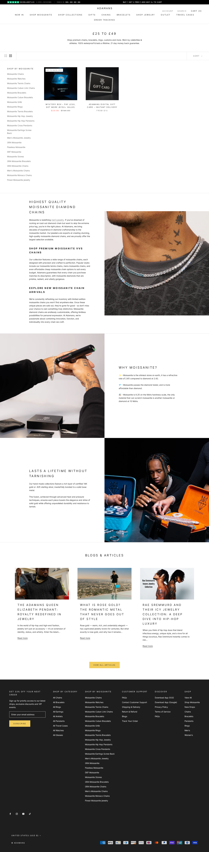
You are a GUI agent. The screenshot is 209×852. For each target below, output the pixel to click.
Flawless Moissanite (16, 147)
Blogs (124, 716)
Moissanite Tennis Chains (18, 83)
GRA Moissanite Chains (17, 166)
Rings (187, 725)
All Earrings (58, 711)
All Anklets (58, 716)
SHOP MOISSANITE (41, 15)
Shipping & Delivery (131, 707)
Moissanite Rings (15, 107)
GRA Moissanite (14, 142)
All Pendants (59, 721)
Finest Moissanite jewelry (18, 180)
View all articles (104, 665)
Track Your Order (130, 721)
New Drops (190, 707)
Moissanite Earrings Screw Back (19, 131)
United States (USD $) (25, 835)
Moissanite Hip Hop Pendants (20, 121)
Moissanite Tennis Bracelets (20, 111)
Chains (188, 711)
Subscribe (19, 724)
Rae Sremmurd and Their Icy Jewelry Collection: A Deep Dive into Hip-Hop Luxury (163, 614)
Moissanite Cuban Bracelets (20, 97)
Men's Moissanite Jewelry (19, 138)
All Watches (58, 730)
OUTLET (165, 15)
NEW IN (19, 15)
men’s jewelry (57, 220)
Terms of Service (162, 711)
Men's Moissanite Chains (18, 170)
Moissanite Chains (15, 74)
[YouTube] (23, 813)
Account (167, 11)
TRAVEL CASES (185, 15)
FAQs (124, 697)
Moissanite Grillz (14, 102)
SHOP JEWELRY (145, 15)
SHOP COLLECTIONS (70, 15)
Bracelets (189, 716)
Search (181, 11)
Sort (196, 56)
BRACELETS (123, 15)
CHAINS (106, 15)
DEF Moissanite (14, 152)
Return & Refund (129, 711)
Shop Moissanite (192, 702)
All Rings (57, 707)
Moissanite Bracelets (16, 92)
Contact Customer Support (134, 702)
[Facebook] (10, 813)
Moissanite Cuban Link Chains (21, 88)
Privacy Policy (161, 707)
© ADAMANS (18, 843)
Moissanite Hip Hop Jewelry (20, 116)
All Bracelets (58, 702)
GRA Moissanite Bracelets (19, 161)
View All (188, 697)
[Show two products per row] (5, 55)
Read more (22, 638)
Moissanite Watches (16, 78)
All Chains (57, 697)
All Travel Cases (60, 725)
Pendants (189, 721)
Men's (187, 730)
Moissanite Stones (15, 156)
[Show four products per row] (10, 55)
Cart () (196, 11)
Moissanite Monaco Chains (19, 175)
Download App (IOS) (164, 697)
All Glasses (58, 735)
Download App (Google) (166, 702)
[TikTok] (30, 813)
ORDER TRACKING (104, 20)
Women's (189, 735)
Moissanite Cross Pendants (19, 125)
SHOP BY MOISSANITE (20, 69)
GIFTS (92, 15)
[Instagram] (17, 813)
